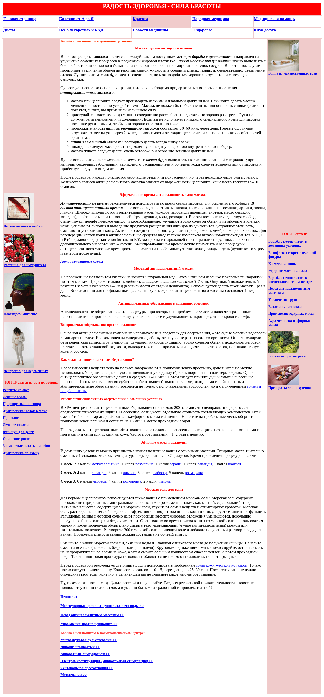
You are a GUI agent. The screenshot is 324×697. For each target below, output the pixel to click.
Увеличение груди (282, 300)
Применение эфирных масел (291, 314)
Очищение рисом (17, 439)
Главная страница (19, 19)
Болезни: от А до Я (76, 19)
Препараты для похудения (289, 388)
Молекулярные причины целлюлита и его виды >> (102, 606)
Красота (140, 19)
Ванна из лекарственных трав (292, 73)
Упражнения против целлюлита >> (88, 624)
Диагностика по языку (21, 453)
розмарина (144, 464)
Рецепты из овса (16, 390)
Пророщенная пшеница (22, 404)
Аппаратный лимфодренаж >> (85, 654)
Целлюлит (68, 597)
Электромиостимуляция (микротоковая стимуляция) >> (106, 661)
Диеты (9, 30)
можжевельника (105, 464)
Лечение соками (16, 425)
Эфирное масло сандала (287, 271)
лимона (129, 472)
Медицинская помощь (274, 19)
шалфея (234, 464)
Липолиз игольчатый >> (80, 647)
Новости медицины (150, 30)
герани (175, 464)
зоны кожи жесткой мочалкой (221, 565)
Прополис (11, 418)
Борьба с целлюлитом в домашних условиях (287, 244)
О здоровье (202, 30)
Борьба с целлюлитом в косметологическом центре (290, 280)
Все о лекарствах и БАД (81, 30)
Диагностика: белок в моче (25, 411)
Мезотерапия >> (73, 675)
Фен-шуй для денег (18, 432)
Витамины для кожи (285, 307)
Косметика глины (282, 264)
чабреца (160, 472)
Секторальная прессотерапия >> (86, 668)
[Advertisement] (19, 116)
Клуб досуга (265, 30)
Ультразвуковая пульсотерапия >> (88, 640)
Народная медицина (210, 19)
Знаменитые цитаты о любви (26, 446)
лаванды (204, 464)
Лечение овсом (15, 397)
